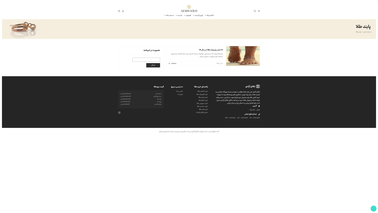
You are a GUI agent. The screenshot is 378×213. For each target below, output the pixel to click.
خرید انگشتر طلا (202, 91)
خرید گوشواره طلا (202, 94)
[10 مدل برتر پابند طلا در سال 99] (243, 56)
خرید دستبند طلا (202, 106)
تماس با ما (179, 91)
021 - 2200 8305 (254, 118)
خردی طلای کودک (202, 112)
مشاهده (173, 63)
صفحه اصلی (367, 32)
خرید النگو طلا (203, 100)
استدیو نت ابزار (163, 132)
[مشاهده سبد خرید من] (119, 11)
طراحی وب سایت (181, 132)
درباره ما (180, 94)
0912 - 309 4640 (230, 118)
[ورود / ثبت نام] (123, 11)
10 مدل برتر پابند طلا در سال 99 (211, 50)
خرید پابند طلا (203, 109)
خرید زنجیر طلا (203, 97)
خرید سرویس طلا (202, 103)
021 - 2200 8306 (242, 118)
